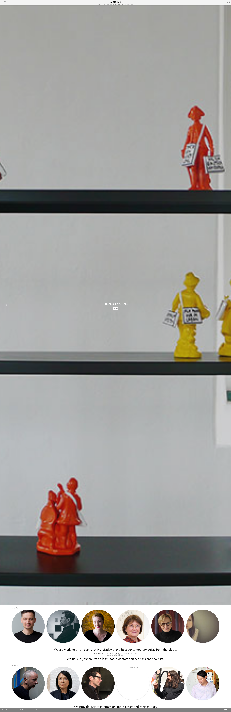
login (132, 4)
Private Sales (109, 4)
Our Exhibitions (116, 4)
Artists (99, 4)
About (122, 4)
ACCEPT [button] (225, 709)
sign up (128, 4)
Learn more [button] (38, 709)
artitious (115, 2)
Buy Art (103, 4)
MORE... (115, 308)
